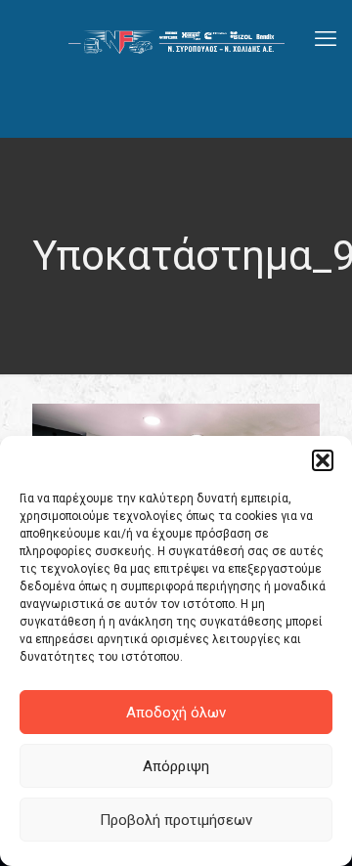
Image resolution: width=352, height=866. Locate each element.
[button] (322, 460)
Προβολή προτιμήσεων (176, 820)
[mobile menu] (325, 39)
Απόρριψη (176, 766)
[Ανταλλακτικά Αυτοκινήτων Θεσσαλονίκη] (176, 39)
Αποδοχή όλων (176, 712)
